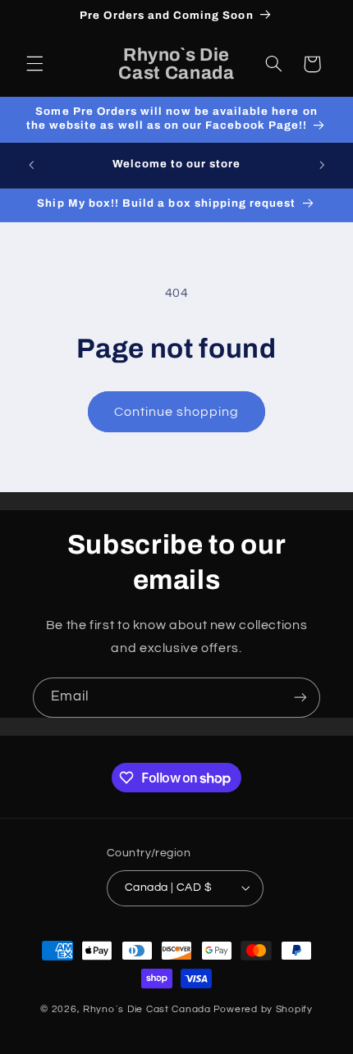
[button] (34, 64)
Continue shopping (177, 411)
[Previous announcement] (31, 165)
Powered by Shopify (263, 1009)
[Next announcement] (322, 165)
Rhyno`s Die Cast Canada (147, 1009)
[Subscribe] (300, 698)
